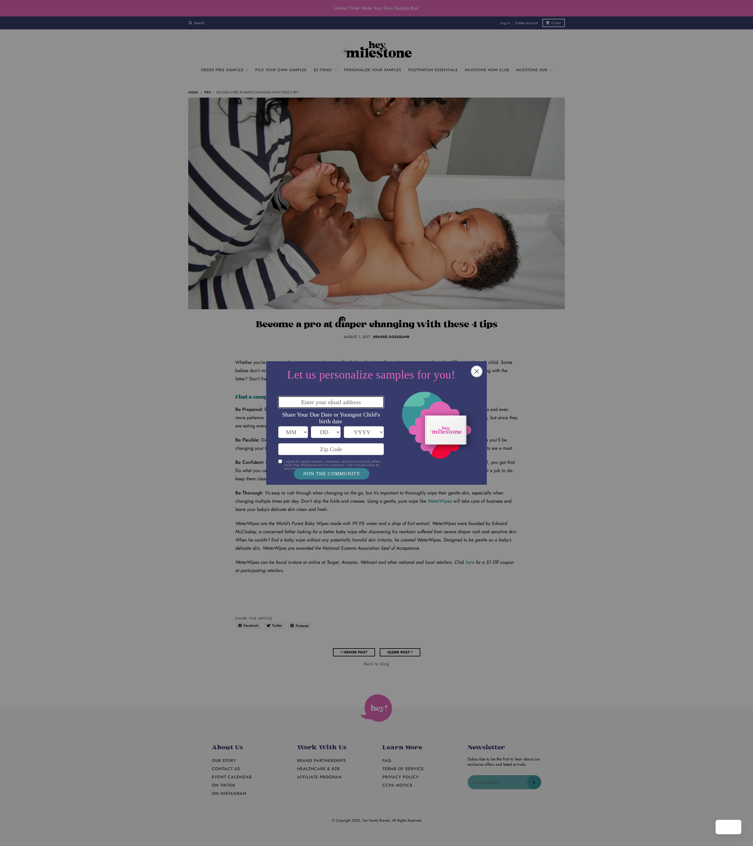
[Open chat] (734, 827)
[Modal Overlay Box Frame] (376, 423)
